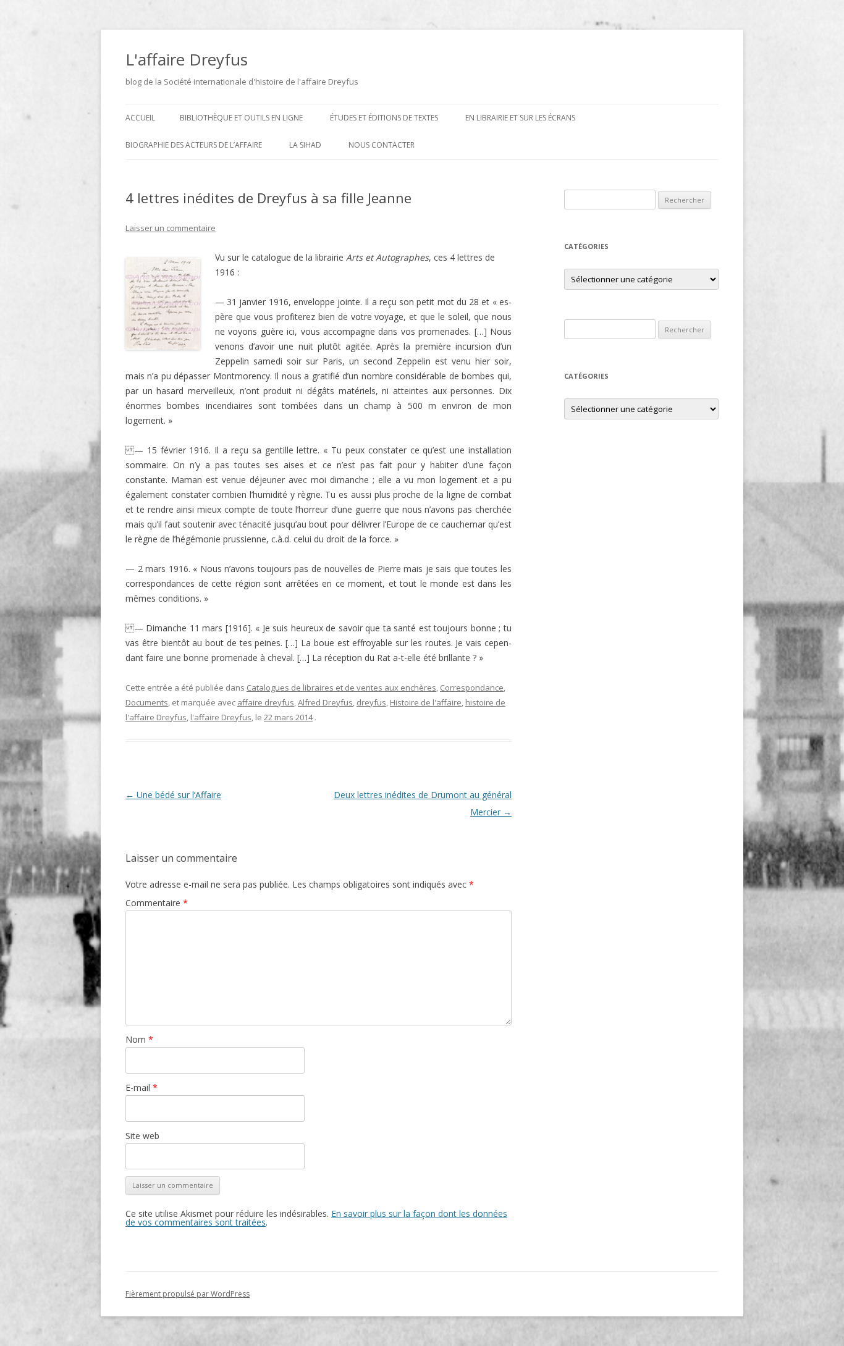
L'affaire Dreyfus (186, 59)
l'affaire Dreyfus (220, 717)
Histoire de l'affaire (426, 702)
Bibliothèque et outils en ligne (241, 117)
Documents (146, 702)
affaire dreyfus (265, 702)
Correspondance (472, 687)
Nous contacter (381, 145)
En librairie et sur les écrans (520, 117)
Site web (142, 1136)
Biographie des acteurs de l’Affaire (193, 145)
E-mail (141, 1087)
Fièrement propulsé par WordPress (187, 1294)
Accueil (140, 117)
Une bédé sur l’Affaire (173, 795)
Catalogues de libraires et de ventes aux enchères (341, 687)
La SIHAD (305, 145)
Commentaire (156, 903)
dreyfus (371, 702)
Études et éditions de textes (384, 117)
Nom (139, 1039)
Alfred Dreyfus (325, 702)
